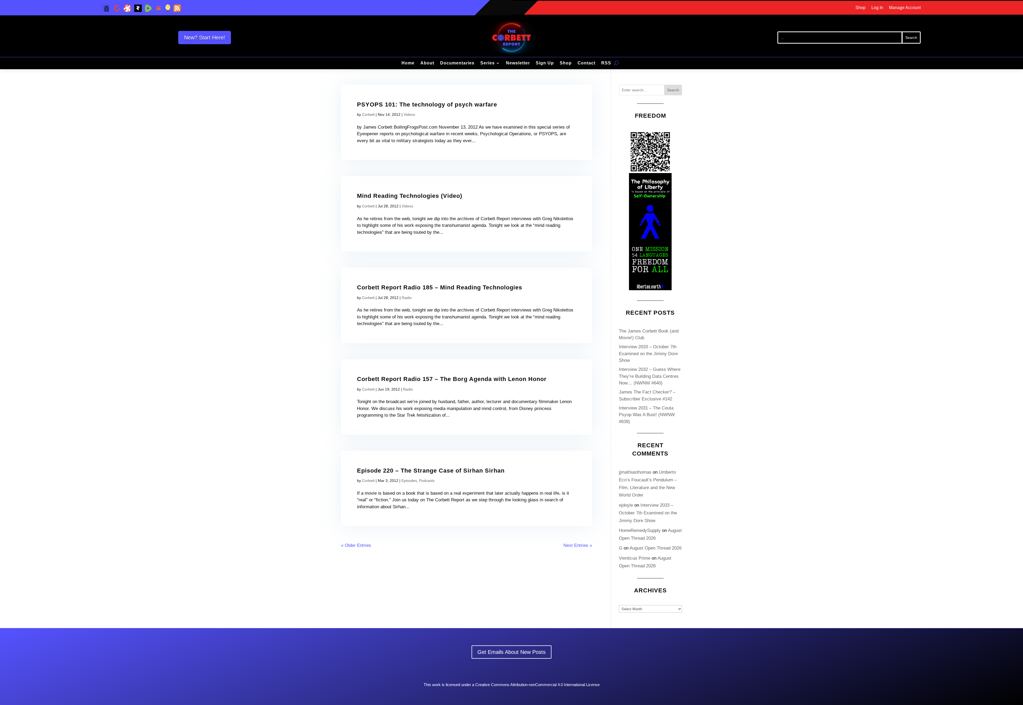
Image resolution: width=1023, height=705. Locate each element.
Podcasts (427, 480)
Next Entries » (577, 545)
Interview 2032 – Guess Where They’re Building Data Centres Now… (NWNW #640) (649, 376)
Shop (860, 8)
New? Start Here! (204, 37)
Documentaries (457, 63)
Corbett (368, 114)
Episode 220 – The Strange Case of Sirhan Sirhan (431, 470)
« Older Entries (356, 545)
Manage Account (905, 8)
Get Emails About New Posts (511, 652)
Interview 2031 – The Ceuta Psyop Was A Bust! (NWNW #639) (647, 414)
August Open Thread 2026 (655, 548)
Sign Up (545, 63)
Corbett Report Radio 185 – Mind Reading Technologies (439, 287)
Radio (407, 298)
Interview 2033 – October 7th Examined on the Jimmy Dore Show (648, 353)
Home (408, 63)
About (427, 63)
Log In (877, 8)
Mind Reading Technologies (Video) (409, 195)
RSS (606, 63)
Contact (586, 63)
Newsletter (518, 63)
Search (673, 90)
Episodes (409, 480)
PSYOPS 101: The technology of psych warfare (427, 104)
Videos (409, 114)
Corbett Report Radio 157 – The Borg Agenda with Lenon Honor (452, 379)
